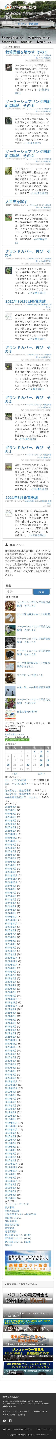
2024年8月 (10, 889)
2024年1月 (10, 913)
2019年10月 (11, 1088)
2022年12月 (11, 958)
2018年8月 (10, 1136)
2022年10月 (11, 964)
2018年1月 (10, 1160)
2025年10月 (11, 841)
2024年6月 (10, 896)
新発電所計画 (12, 1224)
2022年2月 (10, 992)
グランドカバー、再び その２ (28, 399)
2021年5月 (10, 1023)
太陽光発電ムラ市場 (40, 37)
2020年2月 (10, 1074)
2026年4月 (10, 820)
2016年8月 (10, 1188)
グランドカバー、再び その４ (28, 253)
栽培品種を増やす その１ (26, 52)
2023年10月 (11, 923)
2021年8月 (10, 1013)
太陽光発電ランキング (14, 734)
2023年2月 (10, 951)
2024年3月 (10, 906)
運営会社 (6, 1429)
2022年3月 (10, 989)
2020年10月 (11, 1047)
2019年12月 (11, 1081)
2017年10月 (11, 1170)
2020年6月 (10, 1061)
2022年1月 (10, 995)
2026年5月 (10, 817)
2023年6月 (10, 937)
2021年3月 (10, 1030)
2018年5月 (10, 1146)
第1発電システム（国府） (18, 1235)
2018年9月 (10, 1133)
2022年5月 (10, 982)
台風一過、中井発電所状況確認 (33, 687)
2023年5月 (10, 940)
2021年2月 (10, 1033)
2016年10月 (11, 1181)
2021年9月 (10, 1009)
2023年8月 (10, 930)
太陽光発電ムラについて (22, 1429)
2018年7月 (10, 1140)
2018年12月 (11, 1122)
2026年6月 (10, 813)
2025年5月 (10, 858)
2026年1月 (10, 831)
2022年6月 (10, 978)
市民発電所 (11, 1221)
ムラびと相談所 (9, 1415)
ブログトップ (45, 41)
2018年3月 (10, 1153)
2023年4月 (10, 944)
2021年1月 (10, 1037)
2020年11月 (11, 1043)
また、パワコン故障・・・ (19, 780)
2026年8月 (10, 807)
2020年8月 (10, 1054)
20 (8, 765)
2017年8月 (10, 1177)
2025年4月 (10, 861)
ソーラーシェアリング (35, 55)
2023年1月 (10, 954)
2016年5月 (10, 1198)
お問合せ (21, 1415)
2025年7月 (10, 851)
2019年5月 (10, 1105)
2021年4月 (10, 1026)
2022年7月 (10, 975)
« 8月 (15, 774)
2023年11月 (11, 920)
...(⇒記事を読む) (32, 143)
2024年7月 (10, 892)
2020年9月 (10, 1050)
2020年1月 (10, 1078)
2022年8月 (10, 971)
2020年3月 (10, 1071)
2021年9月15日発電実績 (25, 301)
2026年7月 (10, 810)
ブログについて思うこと (30, 675)
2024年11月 (11, 879)
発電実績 (9, 1228)
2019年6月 (10, 1102)
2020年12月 (11, 1040)
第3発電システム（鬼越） (18, 1242)
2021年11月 (11, 1002)
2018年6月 (10, 1143)
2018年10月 (11, 1129)
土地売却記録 (12, 1211)
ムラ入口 (6, 1412)
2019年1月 (10, 1119)
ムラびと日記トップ (13, 37)
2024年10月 (11, 882)
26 (48, 765)
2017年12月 (11, 1164)
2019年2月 (10, 1116)
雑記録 (8, 1245)
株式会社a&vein (11, 1397)
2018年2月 (10, 1157)
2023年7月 (10, 934)
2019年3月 (10, 1112)
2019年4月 (10, 1109)
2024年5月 (10, 899)
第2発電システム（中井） (18, 1238)
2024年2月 (10, 910)
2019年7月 (10, 1098)
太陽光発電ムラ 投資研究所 (18, 41)
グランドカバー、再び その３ (28, 349)
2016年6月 (10, 1195)
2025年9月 (10, 844)
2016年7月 (10, 1191)
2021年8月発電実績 (21, 498)
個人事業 (9, 1207)
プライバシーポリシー (44, 1429)
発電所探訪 (11, 1231)
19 (48, 760)
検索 (41, 592)
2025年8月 (10, 848)
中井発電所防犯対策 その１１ (21, 797)
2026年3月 (10, 824)
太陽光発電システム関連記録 (38, 304)
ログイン (22, 23)
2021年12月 (11, 999)
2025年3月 (10, 865)
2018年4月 (10, 1150)
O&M (34, 210)
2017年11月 (11, 1167)
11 (41, 756)
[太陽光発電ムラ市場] (28, 1274)
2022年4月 (10, 985)
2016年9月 (10, 1184)
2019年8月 (10, 1095)
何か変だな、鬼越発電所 (18, 790)
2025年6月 (10, 855)
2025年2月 (10, 868)
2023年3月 (10, 947)
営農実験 (48, 60)
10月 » (41, 774)
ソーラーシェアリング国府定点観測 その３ (28, 103)
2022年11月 (11, 961)
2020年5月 (10, 1064)
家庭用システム (13, 1218)
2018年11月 (11, 1126)
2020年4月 (10, 1067)
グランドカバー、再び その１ (28, 449)
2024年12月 (11, 875)
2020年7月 (10, 1057)
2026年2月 (10, 827)
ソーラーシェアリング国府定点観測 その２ (28, 153)
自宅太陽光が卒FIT (27, 711)
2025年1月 (10, 872)
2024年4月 (10, 903)
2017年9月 (10, 1174)
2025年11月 (11, 837)
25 (41, 765)
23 (28, 765)
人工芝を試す (16, 202)
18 (41, 760)
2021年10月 (11, 1006)
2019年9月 (10, 1092)
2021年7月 (10, 1016)
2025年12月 (11, 834)
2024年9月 (10, 886)
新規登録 (33, 23)
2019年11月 (11, 1085)
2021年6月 (10, 1019)
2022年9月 (10, 968)
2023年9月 (10, 927)
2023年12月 (11, 916)
